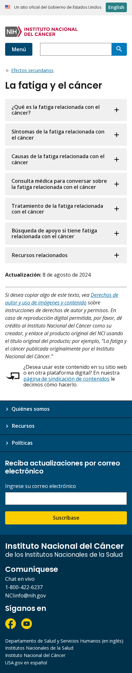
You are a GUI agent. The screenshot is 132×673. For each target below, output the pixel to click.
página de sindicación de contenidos (66, 378)
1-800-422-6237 (24, 587)
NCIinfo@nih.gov (25, 595)
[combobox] (75, 49)
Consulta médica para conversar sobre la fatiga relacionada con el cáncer (59, 184)
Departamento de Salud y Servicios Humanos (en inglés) (64, 641)
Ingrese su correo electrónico (40, 486)
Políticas (22, 442)
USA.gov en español (26, 663)
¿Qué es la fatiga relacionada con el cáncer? (56, 110)
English (116, 7)
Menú (19, 49)
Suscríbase (66, 517)
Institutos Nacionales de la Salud (39, 648)
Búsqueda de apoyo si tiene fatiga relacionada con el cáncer (54, 233)
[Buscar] (119, 49)
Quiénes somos (31, 408)
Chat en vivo (20, 578)
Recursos (23, 425)
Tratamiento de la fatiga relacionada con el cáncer (57, 208)
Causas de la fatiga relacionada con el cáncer (58, 159)
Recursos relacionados (40, 255)
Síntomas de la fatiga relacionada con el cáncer (58, 134)
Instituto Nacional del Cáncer (35, 655)
